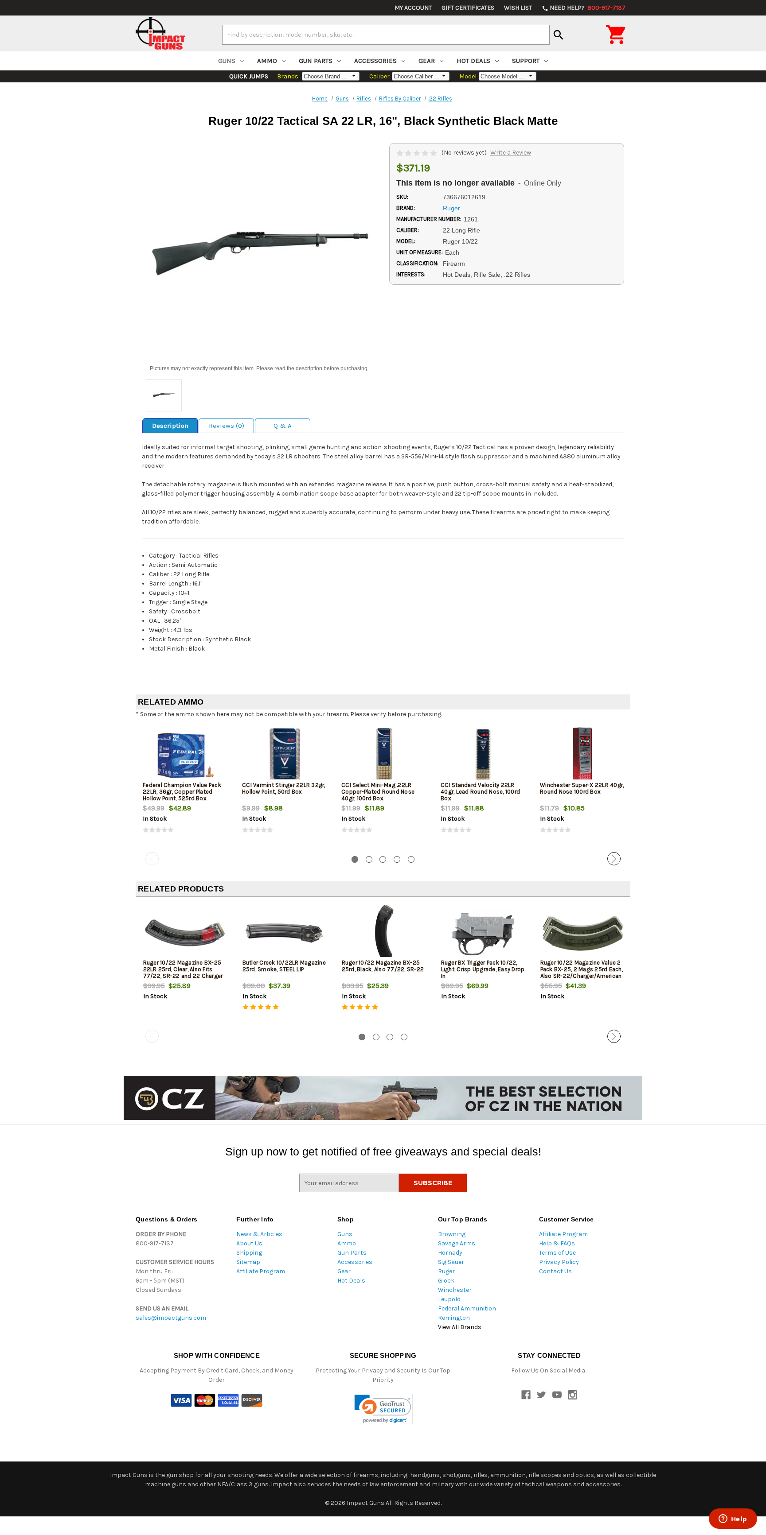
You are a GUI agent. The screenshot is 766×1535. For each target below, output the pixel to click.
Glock (446, 1280)
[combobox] (386, 34)
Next (614, 858)
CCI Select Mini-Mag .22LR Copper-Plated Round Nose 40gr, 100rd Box (377, 792)
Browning (451, 1234)
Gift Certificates (468, 8)
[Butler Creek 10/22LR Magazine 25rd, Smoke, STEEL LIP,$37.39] (285, 933)
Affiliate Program (260, 1271)
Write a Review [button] (510, 152)
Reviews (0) (226, 426)
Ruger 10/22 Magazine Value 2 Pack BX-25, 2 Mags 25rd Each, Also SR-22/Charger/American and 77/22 (581, 972)
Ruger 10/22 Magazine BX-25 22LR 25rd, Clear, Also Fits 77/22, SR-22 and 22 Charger (183, 969)
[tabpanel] (185, 787)
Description (170, 426)
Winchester (455, 1290)
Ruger (446, 1271)
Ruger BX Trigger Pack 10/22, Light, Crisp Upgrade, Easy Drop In (483, 969)
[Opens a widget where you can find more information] (732, 1519)
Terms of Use (557, 1252)
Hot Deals (473, 61)
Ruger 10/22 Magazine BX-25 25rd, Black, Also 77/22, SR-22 (383, 966)
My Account (413, 8)
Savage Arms (456, 1243)
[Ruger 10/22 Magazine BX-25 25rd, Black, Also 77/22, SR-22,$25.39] (384, 933)
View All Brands (459, 1327)
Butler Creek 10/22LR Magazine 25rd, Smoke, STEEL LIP (284, 966)
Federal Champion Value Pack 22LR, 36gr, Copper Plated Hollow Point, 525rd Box (182, 792)
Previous (152, 858)
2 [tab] (369, 859)
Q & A (283, 426)
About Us (249, 1243)
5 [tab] (411, 859)
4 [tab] (397, 859)
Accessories (375, 61)
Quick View (185, 755)
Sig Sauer (451, 1262)
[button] (382, 1409)
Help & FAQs (557, 1243)
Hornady (450, 1252)
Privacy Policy (559, 1262)
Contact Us (555, 1271)
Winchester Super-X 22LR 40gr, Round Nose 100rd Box (582, 788)
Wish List (518, 8)
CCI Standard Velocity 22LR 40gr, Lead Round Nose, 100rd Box (480, 792)
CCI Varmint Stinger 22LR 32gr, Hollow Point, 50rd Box (283, 788)
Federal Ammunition (467, 1308)
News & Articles (259, 1234)
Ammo (267, 61)
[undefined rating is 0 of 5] (417, 152)
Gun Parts (315, 61)
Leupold (449, 1299)
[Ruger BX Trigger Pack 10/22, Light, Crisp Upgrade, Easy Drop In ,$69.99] (483, 933)
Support (525, 61)
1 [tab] (355, 859)
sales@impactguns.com (171, 1318)
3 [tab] (382, 859)
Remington (454, 1318)
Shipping (249, 1252)
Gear (426, 61)
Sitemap (248, 1262)
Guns (226, 61)
